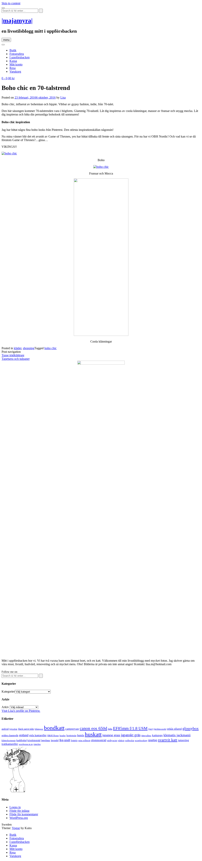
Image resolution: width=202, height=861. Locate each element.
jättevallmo (146, 735)
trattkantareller (10, 744)
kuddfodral (21, 740)
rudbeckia (129, 740)
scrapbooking (141, 740)
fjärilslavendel (159, 729)
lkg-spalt (64, 740)
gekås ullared (174, 728)
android (5, 729)
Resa (12, 68)
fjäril (150, 729)
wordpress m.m (26, 744)
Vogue (16, 828)
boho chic (50, 348)
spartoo (152, 740)
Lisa (63, 97)
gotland (23, 735)
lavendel (55, 740)
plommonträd (98, 740)
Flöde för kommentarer (23, 814)
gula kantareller (38, 735)
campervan (72, 728)
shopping (28, 348)
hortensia (71, 735)
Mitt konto (15, 64)
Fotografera (16, 53)
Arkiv (5, 707)
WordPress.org (18, 817)
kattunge (157, 735)
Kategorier (8, 691)
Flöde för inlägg (19, 810)
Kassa (13, 61)
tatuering (183, 740)
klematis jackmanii (177, 735)
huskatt (93, 734)
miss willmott (84, 740)
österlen (37, 744)
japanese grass (111, 735)
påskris (121, 740)
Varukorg (15, 71)
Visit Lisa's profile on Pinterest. (21, 710)
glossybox (190, 728)
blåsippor (39, 729)
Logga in (15, 807)
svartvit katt (167, 740)
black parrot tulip (26, 729)
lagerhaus (45, 740)
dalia (110, 729)
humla (80, 735)
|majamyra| (17, 20)
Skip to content (11, 3)
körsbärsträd (33, 740)
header (63, 735)
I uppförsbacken (19, 57)
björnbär (13, 729)
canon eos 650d (93, 728)
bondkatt (54, 728)
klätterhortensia (9, 740)
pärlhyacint (112, 740)
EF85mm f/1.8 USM (130, 728)
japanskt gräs (130, 735)
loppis (74, 740)
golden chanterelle (10, 735)
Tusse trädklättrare (13, 355)
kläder (17, 348)
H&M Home (53, 735)
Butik (12, 50)
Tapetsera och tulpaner (16, 358)
